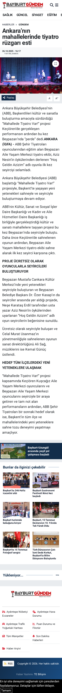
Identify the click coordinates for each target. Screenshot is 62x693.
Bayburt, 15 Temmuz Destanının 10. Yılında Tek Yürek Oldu (45, 523)
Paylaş (10, 97)
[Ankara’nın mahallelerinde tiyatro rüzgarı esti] (31, 75)
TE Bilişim (40, 674)
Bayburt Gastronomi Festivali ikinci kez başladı (44, 493)
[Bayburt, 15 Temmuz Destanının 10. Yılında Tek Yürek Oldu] (46, 509)
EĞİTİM (52, 15)
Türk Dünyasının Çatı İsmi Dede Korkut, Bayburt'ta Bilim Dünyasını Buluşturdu (44, 554)
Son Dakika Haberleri (41, 638)
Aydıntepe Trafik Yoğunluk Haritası (13, 625)
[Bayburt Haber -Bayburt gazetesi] (22, 5)
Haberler (8, 24)
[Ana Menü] (56, 5)
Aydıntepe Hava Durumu (44, 613)
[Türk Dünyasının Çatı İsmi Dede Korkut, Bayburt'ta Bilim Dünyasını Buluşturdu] (46, 539)
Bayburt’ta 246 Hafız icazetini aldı (14, 492)
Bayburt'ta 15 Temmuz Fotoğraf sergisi (15, 551)
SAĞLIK (7, 15)
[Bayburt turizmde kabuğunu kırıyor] (16, 509)
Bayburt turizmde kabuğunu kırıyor (12, 521)
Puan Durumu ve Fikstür (44, 625)
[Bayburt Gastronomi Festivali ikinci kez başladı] (46, 480)
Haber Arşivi (14, 648)
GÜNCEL (22, 15)
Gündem (24, 24)
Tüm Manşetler (14, 636)
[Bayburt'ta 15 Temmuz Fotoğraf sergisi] (16, 539)
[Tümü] (57, 575)
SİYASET (37, 15)
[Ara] (52, 5)
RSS (10, 663)
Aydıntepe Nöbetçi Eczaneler (15, 613)
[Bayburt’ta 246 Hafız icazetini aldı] (16, 480)
